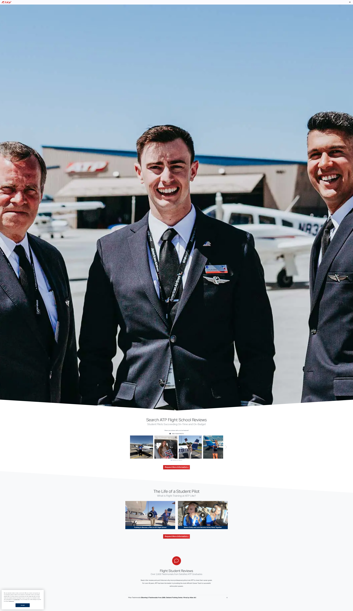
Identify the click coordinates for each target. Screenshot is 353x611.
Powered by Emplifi (177, 460)
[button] (350, 2)
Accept (23, 605)
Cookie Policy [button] (17, 599)
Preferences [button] (11, 601)
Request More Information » (176, 467)
